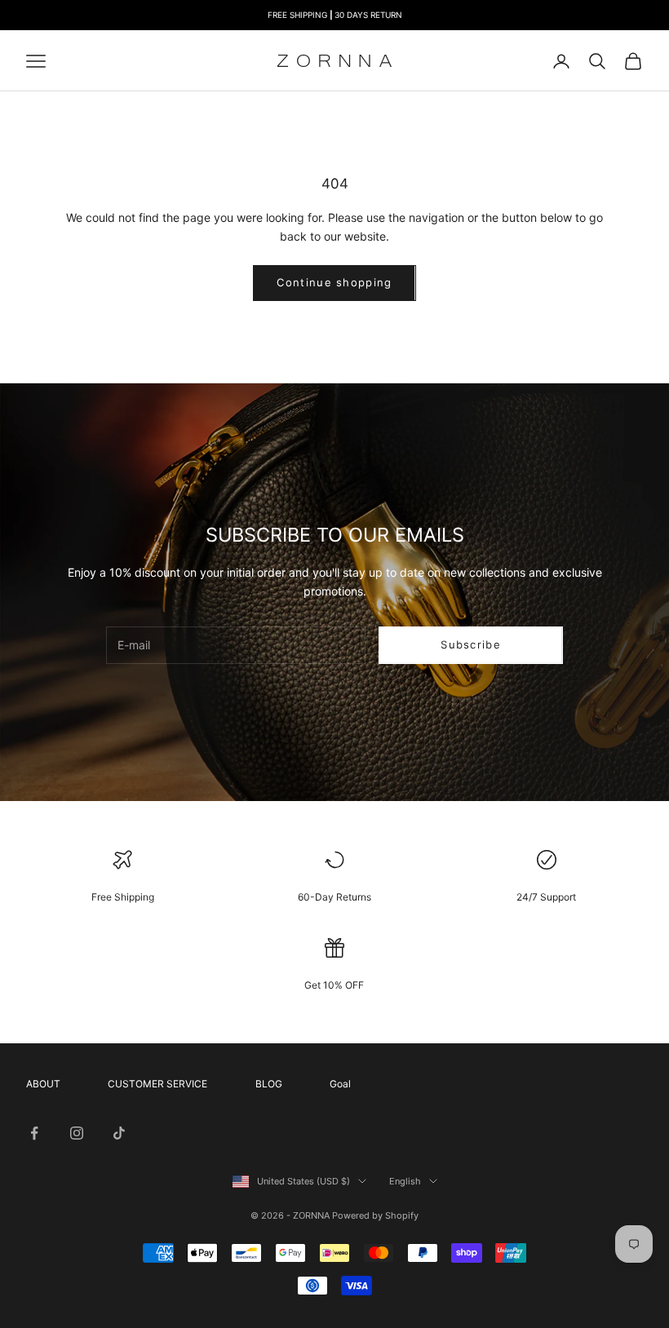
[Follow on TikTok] (119, 1133)
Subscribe (471, 644)
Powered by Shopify (375, 1215)
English (405, 1181)
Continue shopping (334, 282)
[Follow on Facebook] (34, 1133)
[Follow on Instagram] (77, 1133)
